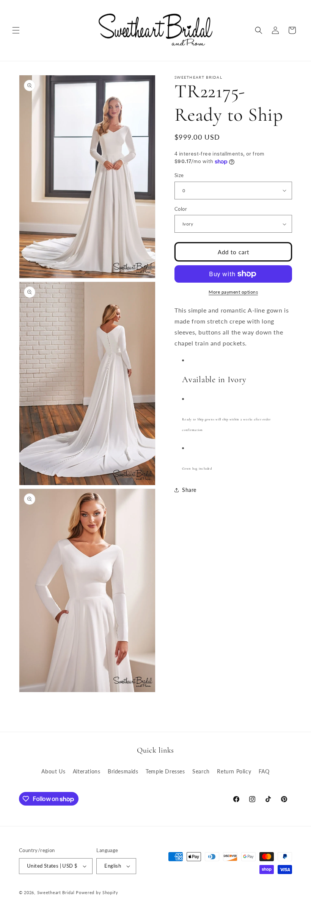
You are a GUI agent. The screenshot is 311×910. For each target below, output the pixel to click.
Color (180, 209)
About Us (53, 771)
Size (179, 175)
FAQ (264, 771)
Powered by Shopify (97, 892)
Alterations (87, 771)
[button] (16, 30)
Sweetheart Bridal (56, 892)
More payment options (233, 292)
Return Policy (234, 771)
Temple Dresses (165, 771)
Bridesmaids (123, 771)
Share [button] (189, 490)
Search (201, 771)
